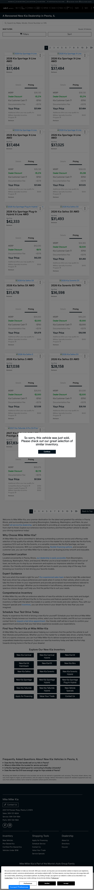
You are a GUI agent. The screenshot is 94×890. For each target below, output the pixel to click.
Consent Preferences (19, 887)
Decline (47, 883)
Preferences (28, 883)
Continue (47, 452)
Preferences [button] (55, 878)
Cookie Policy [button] (9, 878)
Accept (66, 883)
